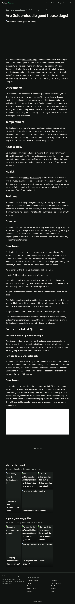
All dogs (29, 591)
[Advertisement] (37, 422)
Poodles (29, 583)
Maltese (53, 588)
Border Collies (31, 588)
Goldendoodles (20, 10)
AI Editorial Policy (37, 601)
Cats (71, 3)
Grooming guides (32, 580)
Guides (53, 3)
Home (47, 3)
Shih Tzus (54, 586)
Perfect (8, 3)
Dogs (59, 3)
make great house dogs (35, 72)
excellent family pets (25, 320)
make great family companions (42, 103)
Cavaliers (54, 580)
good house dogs (29, 59)
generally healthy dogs (31, 177)
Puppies (66, 3)
